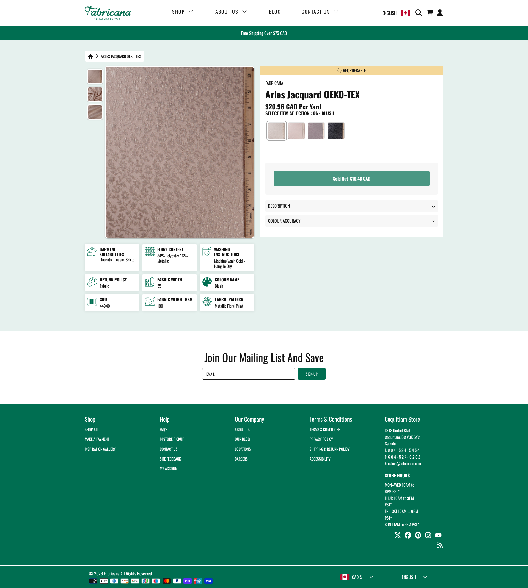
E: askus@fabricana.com (403, 463)
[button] (419, 13)
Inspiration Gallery (100, 449)
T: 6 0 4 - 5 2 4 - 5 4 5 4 (402, 450)
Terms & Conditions (325, 429)
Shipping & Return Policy (330, 449)
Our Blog (242, 439)
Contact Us (169, 449)
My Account (169, 468)
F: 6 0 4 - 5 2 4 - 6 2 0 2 (402, 457)
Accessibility (320, 459)
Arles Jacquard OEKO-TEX (121, 56)
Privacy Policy (321, 439)
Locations (243, 449)
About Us (242, 429)
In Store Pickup (172, 439)
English (389, 13)
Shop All (92, 429)
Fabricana (112, 573)
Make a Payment (97, 439)
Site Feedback (170, 459)
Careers (241, 459)
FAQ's (163, 429)
